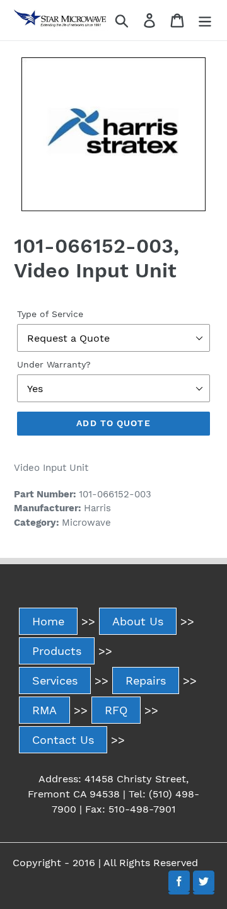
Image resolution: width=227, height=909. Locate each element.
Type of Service (50, 314)
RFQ (116, 710)
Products (56, 650)
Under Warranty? (54, 364)
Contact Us (63, 739)
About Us (137, 621)
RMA (44, 710)
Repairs (145, 680)
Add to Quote (113, 423)
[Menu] (205, 20)
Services (55, 680)
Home (48, 621)
